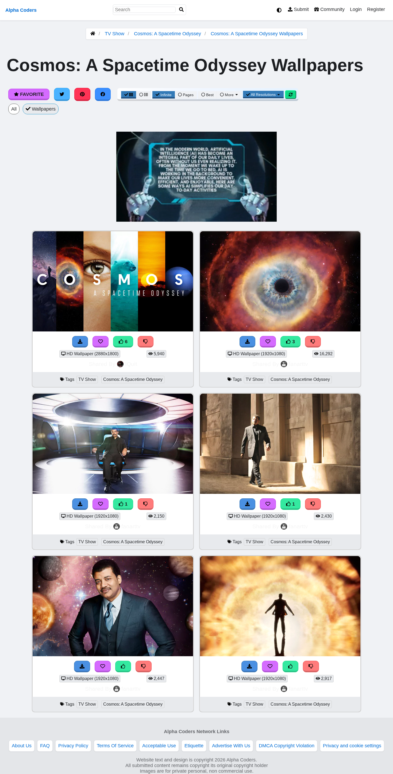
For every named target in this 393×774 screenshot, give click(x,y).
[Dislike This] (146, 504)
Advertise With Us (231, 745)
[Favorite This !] (101, 504)
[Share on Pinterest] (82, 94)
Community (332, 9)
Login (356, 9)
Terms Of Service (115, 745)
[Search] (181, 10)
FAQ (45, 745)
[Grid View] (128, 95)
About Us (22, 745)
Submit (300, 9)
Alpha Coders (21, 10)
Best (209, 95)
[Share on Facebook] (103, 94)
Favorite (31, 94)
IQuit (131, 364)
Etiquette (193, 745)
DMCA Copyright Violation (286, 745)
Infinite (166, 95)
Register (376, 9)
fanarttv (298, 364)
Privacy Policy (73, 745)
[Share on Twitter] (62, 94)
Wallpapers (43, 109)
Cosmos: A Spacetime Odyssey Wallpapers (257, 33)
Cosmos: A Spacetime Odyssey (167, 33)
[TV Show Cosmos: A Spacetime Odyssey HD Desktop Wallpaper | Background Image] (113, 492)
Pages (188, 95)
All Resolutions (263, 94)
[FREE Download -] (80, 504)
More (229, 95)
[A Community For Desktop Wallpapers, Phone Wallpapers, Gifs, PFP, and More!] (92, 33)
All (14, 109)
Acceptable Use (159, 745)
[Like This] (123, 666)
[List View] (143, 95)
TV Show (114, 33)
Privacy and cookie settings (352, 745)
